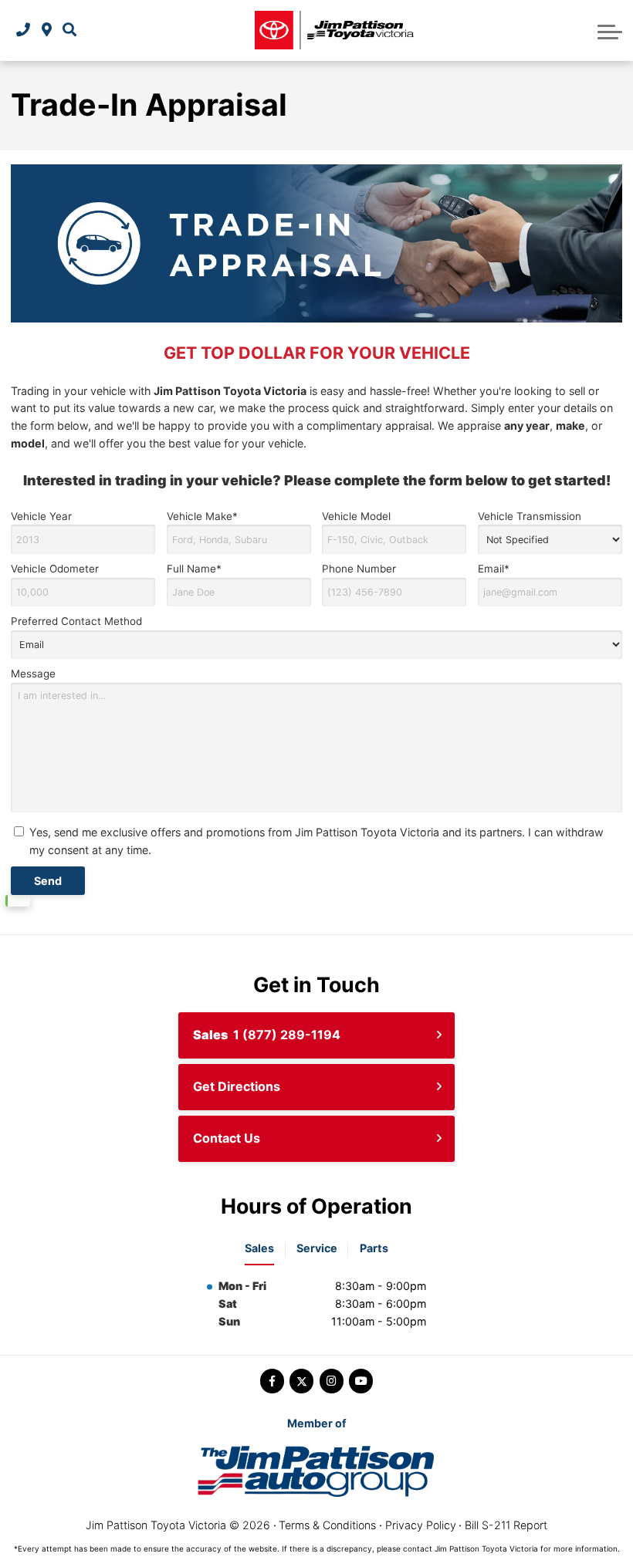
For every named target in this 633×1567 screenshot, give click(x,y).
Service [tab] (316, 1248)
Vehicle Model (356, 516)
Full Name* (194, 568)
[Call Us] (23, 30)
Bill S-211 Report (506, 1525)
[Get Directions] (46, 30)
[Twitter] (301, 1381)
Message (33, 673)
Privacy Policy (420, 1525)
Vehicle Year (41, 516)
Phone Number (359, 568)
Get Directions (236, 1086)
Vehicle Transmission (529, 516)
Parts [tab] (374, 1248)
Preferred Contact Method (76, 621)
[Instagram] (332, 1381)
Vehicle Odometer (55, 568)
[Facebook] (272, 1381)
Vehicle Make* (202, 516)
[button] (69, 30)
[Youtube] (361, 1381)
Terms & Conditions (327, 1525)
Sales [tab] (259, 1248)
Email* (493, 568)
